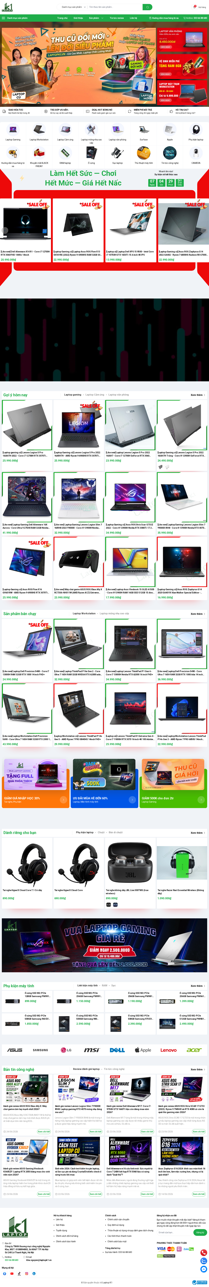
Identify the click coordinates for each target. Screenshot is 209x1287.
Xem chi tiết (44, 1131)
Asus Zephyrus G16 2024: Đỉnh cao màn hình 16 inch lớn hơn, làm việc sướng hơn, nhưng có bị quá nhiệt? (181, 1171)
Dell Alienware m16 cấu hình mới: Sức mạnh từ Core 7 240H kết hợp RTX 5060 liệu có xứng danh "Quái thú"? (130, 1171)
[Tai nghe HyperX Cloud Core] (79, 863)
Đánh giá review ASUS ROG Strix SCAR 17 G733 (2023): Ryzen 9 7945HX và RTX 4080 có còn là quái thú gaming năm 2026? (181, 1109)
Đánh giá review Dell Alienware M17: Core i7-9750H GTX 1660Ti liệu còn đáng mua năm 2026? (129, 1109)
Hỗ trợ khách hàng (63, 1215)
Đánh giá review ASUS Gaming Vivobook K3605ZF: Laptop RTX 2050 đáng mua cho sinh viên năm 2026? (26, 1171)
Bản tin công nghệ (18, 1069)
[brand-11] (117, 1050)
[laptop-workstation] (182, 92)
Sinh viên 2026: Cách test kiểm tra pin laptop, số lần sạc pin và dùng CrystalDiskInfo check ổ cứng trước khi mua (78, 1171)
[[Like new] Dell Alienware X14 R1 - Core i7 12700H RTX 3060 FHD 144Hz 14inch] (25, 223)
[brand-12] (143, 1050)
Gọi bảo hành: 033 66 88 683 (118, 1252)
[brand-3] (15, 1050)
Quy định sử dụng (116, 1225)
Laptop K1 (107, 1282)
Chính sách (110, 1215)
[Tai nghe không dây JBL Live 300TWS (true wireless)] (130, 863)
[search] (147, 7)
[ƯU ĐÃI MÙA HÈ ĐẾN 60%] (104, 774)
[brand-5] (40, 1050)
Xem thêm (197, 395)
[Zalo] (33, 1273)
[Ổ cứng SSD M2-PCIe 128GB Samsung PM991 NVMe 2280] (12, 1001)
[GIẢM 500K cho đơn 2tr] (173, 774)
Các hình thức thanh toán (120, 1236)
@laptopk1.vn (88, 340)
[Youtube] (11, 1273)
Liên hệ (59, 1219)
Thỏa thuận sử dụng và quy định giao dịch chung (130, 1230)
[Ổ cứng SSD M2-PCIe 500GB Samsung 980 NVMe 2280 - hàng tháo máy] (64, 1024)
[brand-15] (194, 1050)
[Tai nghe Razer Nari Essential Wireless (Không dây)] (182, 863)
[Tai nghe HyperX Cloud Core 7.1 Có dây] (27, 863)
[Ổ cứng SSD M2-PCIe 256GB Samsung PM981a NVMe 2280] (116, 1001)
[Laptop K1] (7, 7)
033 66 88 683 (11, 1260)
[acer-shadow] (79, 66)
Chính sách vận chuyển (118, 1219)
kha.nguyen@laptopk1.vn (39, 1260)
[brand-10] (91, 1050)
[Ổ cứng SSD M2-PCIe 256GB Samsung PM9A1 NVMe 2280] (167, 1001)
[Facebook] (4, 1273)
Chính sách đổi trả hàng (67, 1236)
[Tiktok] (19, 1274)
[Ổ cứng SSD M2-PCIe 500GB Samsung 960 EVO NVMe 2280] (12, 1024)
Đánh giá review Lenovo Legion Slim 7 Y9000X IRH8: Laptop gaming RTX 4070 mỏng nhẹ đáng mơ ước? (78, 1109)
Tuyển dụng (61, 1230)
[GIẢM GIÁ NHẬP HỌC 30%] (35, 774)
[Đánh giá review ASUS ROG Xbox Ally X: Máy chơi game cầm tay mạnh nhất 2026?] (27, 1088)
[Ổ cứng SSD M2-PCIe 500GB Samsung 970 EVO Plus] (116, 1024)
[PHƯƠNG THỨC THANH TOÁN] (182, 1249)
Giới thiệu (60, 1225)
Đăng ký (200, 1232)
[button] (5, 230)
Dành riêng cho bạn (19, 833)
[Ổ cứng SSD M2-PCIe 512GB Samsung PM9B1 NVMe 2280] (167, 1024)
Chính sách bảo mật (117, 1241)
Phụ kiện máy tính (18, 986)
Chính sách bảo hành (66, 1241)
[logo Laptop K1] (27, 1227)
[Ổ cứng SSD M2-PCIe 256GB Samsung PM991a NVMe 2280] (64, 1001)
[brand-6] (66, 1050)
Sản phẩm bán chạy (19, 614)
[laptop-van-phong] (182, 40)
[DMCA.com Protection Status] (182, 1256)
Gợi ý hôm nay (15, 395)
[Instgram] (26, 1273)
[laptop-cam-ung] (182, 66)
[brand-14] (169, 1050)
